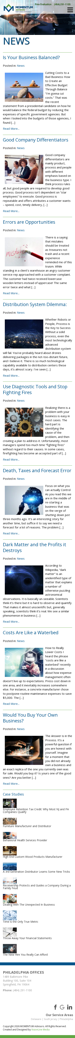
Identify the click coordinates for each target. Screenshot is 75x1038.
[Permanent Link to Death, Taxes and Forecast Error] (24, 500)
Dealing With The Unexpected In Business (29, 904)
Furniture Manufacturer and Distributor (27, 826)
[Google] (62, 1007)
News (21, 65)
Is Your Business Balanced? (31, 57)
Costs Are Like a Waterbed (30, 632)
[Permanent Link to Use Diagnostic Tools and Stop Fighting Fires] (24, 422)
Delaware (36, 1019)
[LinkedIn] (69, 1007)
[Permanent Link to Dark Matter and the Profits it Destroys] (24, 579)
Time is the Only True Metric (20, 921)
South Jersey (50, 1019)
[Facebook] (54, 1007)
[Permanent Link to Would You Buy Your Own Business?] (24, 750)
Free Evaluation (43, 4)
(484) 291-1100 (62, 4)
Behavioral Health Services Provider (25, 840)
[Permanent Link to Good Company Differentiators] (24, 169)
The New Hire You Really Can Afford (25, 954)
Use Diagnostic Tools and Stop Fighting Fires (35, 389)
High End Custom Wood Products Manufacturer (32, 857)
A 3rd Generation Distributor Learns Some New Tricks (36, 871)
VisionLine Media (40, 1029)
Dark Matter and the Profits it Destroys (34, 547)
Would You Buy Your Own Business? (30, 718)
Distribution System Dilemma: (35, 304)
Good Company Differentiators (35, 139)
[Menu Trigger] (70, 10)
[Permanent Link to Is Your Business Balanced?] (24, 87)
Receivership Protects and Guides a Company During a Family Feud (37, 887)
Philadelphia (66, 1019)
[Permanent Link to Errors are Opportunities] (24, 251)
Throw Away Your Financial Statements (27, 938)
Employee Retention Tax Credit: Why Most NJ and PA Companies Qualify (36, 810)
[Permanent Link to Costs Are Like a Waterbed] (24, 662)
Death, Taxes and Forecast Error (37, 470)
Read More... (11, 128)
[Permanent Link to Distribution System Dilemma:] (24, 334)
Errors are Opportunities (29, 222)
